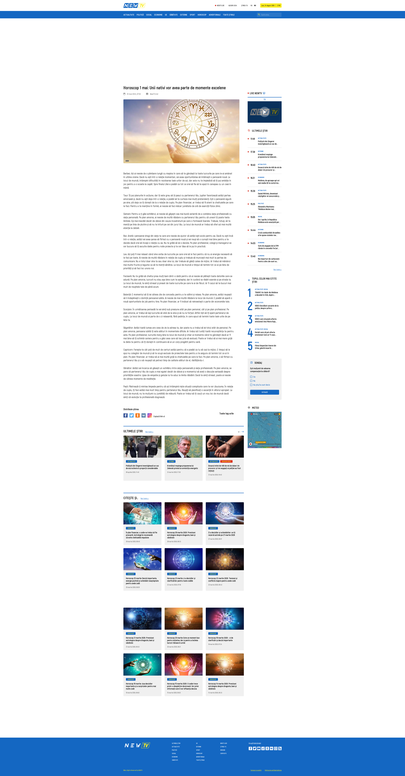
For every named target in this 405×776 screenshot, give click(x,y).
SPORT (192, 14)
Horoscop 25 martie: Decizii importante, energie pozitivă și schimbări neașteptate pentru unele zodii (142, 581)
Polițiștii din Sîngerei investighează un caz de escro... (267, 144)
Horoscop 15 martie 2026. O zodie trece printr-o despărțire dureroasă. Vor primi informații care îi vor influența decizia (183, 686)
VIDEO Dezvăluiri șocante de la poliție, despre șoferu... (266, 306)
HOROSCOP (202, 14)
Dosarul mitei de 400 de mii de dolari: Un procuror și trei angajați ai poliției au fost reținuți (224, 468)
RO (255, 5)
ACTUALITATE (129, 14)
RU (251, 5)
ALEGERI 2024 (233, 5)
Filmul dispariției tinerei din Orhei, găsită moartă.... (265, 346)
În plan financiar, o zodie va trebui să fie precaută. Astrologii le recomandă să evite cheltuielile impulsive (141, 535)
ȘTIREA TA (244, 5)
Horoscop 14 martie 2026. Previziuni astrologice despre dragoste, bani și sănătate (222, 686)
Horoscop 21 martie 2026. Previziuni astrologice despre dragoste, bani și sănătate (140, 640)
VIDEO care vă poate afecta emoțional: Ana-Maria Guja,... (266, 320)
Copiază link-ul (159, 416)
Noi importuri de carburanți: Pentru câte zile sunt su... (269, 260)
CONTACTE (223, 753)
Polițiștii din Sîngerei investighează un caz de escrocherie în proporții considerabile (142, 466)
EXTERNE (183, 14)
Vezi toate (276, 269)
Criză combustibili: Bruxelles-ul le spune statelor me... (269, 233)
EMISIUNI (222, 750)
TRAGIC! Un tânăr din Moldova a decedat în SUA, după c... (266, 293)
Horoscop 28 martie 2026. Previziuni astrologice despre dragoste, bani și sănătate (181, 535)
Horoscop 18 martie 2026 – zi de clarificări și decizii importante (220, 638)
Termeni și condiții (255, 770)
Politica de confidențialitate (273, 770)
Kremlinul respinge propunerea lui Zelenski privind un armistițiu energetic (182, 466)
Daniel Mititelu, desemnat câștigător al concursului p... (269, 194)
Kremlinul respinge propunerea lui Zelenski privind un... (267, 157)
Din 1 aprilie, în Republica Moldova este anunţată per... (269, 220)
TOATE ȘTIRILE (229, 14)
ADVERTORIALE (215, 14)
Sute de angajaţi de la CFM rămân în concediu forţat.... (268, 246)
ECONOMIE (158, 14)
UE (166, 14)
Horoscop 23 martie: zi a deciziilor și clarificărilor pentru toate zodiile (181, 579)
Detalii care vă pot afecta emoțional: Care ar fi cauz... (265, 333)
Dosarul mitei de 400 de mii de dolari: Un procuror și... (269, 168)
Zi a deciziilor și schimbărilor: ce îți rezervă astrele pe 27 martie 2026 (221, 533)
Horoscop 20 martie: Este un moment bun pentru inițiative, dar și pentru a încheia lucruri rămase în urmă (183, 640)
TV (265, 99)
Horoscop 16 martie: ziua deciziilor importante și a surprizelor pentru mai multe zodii (141, 686)
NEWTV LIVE (220, 5)
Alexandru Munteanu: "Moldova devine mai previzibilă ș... (266, 209)
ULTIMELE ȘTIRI (176, 743)
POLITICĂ (140, 14)
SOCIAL (149, 14)
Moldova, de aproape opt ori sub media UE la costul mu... (269, 181)
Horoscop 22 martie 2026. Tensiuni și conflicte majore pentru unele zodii (222, 579)
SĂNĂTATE (173, 14)
